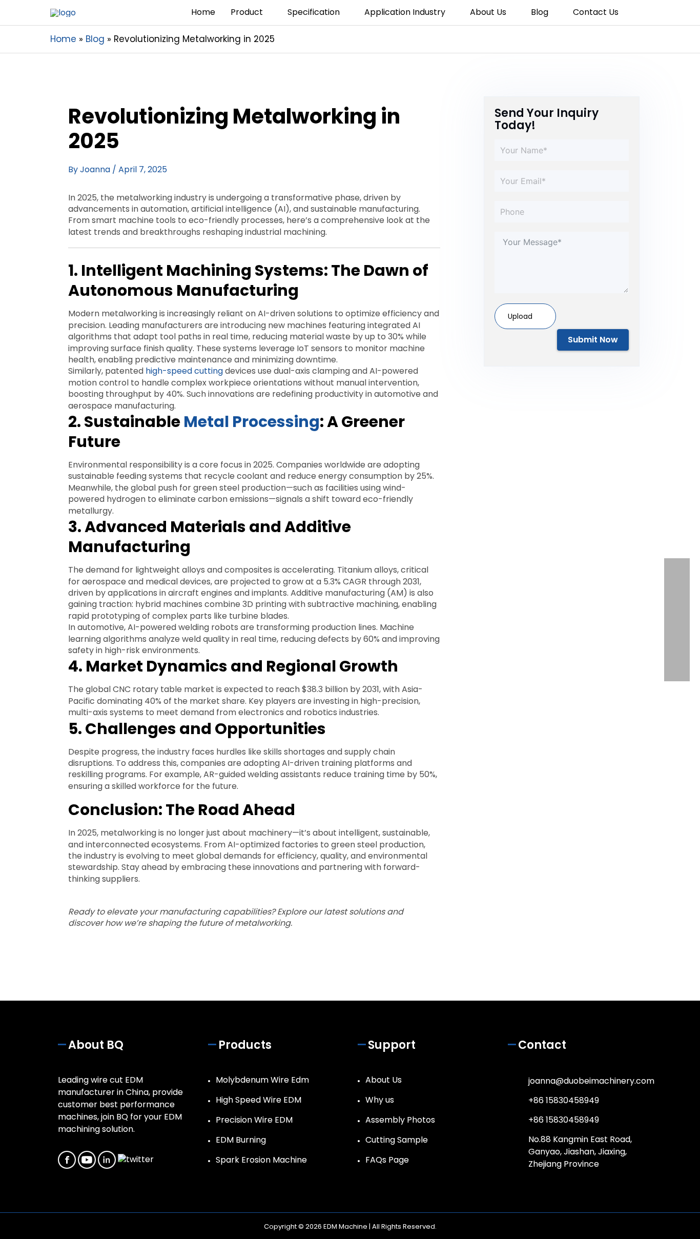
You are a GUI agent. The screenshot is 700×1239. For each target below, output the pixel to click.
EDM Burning (241, 1140)
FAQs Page (387, 1160)
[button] (638, 12)
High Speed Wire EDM (258, 1100)
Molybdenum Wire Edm (262, 1080)
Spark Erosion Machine (261, 1160)
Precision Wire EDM (254, 1120)
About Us (383, 1080)
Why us (379, 1100)
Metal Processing (251, 422)
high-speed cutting (184, 371)
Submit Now (593, 340)
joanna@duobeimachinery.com (591, 1081)
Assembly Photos (400, 1120)
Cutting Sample (396, 1140)
